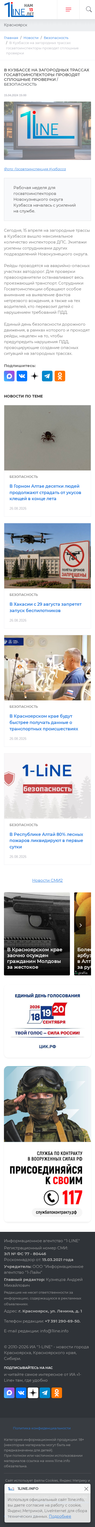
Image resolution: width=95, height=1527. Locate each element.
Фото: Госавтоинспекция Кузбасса (35, 169)
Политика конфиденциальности (42, 1428)
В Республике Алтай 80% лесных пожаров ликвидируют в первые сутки (46, 841)
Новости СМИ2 (47, 880)
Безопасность (24, 477)
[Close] (86, 1488)
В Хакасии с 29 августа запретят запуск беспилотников (46, 607)
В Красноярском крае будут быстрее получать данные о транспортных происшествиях (44, 722)
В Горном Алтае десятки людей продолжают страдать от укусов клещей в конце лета (45, 492)
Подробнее (60, 1516)
